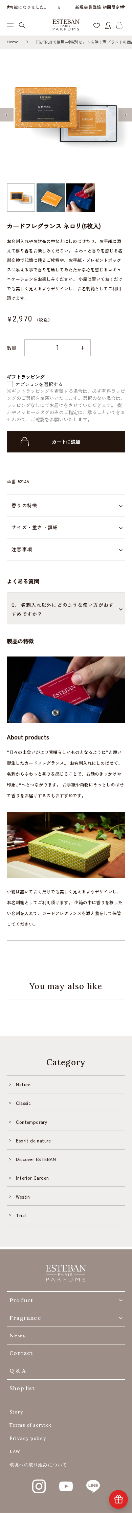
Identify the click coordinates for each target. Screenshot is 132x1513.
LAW (15, 1451)
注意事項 (22, 549)
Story (16, 1412)
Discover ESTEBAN (36, 1159)
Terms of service (30, 1425)
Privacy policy (27, 1438)
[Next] (122, 7)
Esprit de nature (33, 1140)
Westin (23, 1197)
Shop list (22, 1388)
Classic (23, 1103)
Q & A (17, 1370)
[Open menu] (10, 25)
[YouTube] (66, 1482)
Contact (21, 1353)
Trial (21, 1215)
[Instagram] (39, 1482)
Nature (23, 1084)
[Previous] (9, 7)
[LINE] (93, 1482)
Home (12, 41)
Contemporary (31, 1122)
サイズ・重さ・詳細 (35, 527)
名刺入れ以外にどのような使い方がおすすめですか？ (63, 609)
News (17, 1335)
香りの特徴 (24, 505)
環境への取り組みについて (38, 1465)
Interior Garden (32, 1178)
